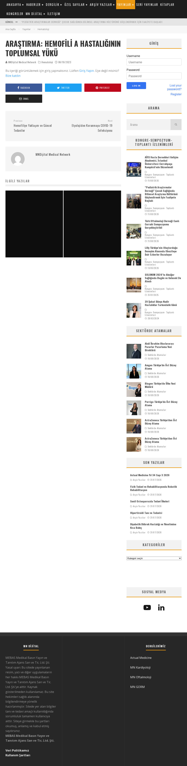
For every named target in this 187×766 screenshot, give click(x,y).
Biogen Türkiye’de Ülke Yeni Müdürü (160, 385)
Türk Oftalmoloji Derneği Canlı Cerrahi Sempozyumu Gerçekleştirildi (162, 224)
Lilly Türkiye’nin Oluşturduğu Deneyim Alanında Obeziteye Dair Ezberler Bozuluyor (161, 251)
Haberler (33, 4)
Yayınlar (124, 4)
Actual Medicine (141, 658)
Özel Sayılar (74, 4)
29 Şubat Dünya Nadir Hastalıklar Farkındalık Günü (161, 303)
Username (133, 56)
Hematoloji (47, 62)
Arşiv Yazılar (101, 4)
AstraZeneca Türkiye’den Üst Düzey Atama (161, 421)
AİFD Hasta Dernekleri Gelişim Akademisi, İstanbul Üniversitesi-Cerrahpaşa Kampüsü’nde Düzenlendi (161, 162)
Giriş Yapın (86, 71)
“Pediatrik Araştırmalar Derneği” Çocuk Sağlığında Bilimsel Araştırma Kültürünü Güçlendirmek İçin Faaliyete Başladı (92, 21)
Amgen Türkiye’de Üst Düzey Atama (160, 366)
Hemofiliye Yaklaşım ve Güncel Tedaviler (33, 125)
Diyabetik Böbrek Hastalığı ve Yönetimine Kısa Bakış (153, 525)
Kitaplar (167, 4)
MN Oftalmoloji (140, 677)
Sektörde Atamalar (157, 355)
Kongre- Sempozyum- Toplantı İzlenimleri (159, 176)
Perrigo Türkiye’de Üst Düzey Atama (161, 403)
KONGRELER (15, 14)
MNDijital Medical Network (21, 62)
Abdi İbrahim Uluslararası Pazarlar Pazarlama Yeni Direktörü (159, 347)
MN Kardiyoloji (140, 667)
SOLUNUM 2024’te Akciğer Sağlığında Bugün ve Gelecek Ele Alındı (163, 278)
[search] (176, 124)
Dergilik (52, 4)
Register (176, 94)
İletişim (53, 14)
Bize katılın (12, 76)
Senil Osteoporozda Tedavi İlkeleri (149, 501)
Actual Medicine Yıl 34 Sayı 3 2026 (149, 475)
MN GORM (137, 687)
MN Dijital (34, 14)
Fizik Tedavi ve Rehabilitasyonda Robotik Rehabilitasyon (153, 488)
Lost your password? (174, 87)
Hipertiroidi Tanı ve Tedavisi (146, 513)
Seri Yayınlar (147, 4)
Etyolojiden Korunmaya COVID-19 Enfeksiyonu (92, 125)
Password (133, 69)
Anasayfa (14, 4)
